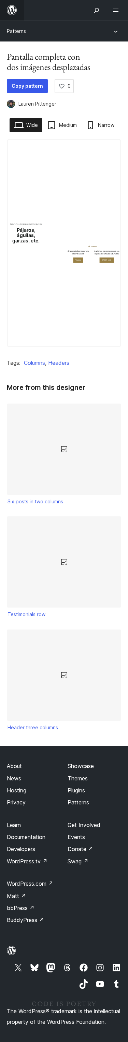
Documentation (26, 837)
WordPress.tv (27, 861)
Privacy (16, 802)
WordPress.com (30, 883)
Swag (78, 861)
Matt (16, 896)
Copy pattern (27, 86)
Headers (58, 362)
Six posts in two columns (35, 501)
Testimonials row (26, 614)
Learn (14, 825)
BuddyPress (25, 920)
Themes (78, 778)
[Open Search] (96, 10)
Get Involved (84, 825)
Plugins (76, 790)
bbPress (20, 908)
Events (76, 837)
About (14, 766)
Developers (21, 849)
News (14, 778)
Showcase (81, 766)
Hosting (16, 790)
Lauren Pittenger (37, 104)
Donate (80, 849)
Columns (34, 362)
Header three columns (33, 727)
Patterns (16, 31)
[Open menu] (117, 10)
